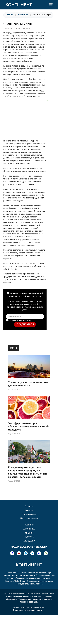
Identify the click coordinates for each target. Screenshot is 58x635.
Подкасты (29, 537)
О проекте (29, 506)
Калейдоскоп (29, 541)
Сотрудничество (29, 514)
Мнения (29, 533)
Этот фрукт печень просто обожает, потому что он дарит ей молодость (28, 426)
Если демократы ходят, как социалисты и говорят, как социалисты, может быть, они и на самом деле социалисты (27, 472)
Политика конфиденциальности (27, 610)
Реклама (29, 510)
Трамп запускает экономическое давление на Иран (28, 384)
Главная (9, 15)
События (29, 525)
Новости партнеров (29, 518)
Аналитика (23, 15)
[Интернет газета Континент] (29, 565)
